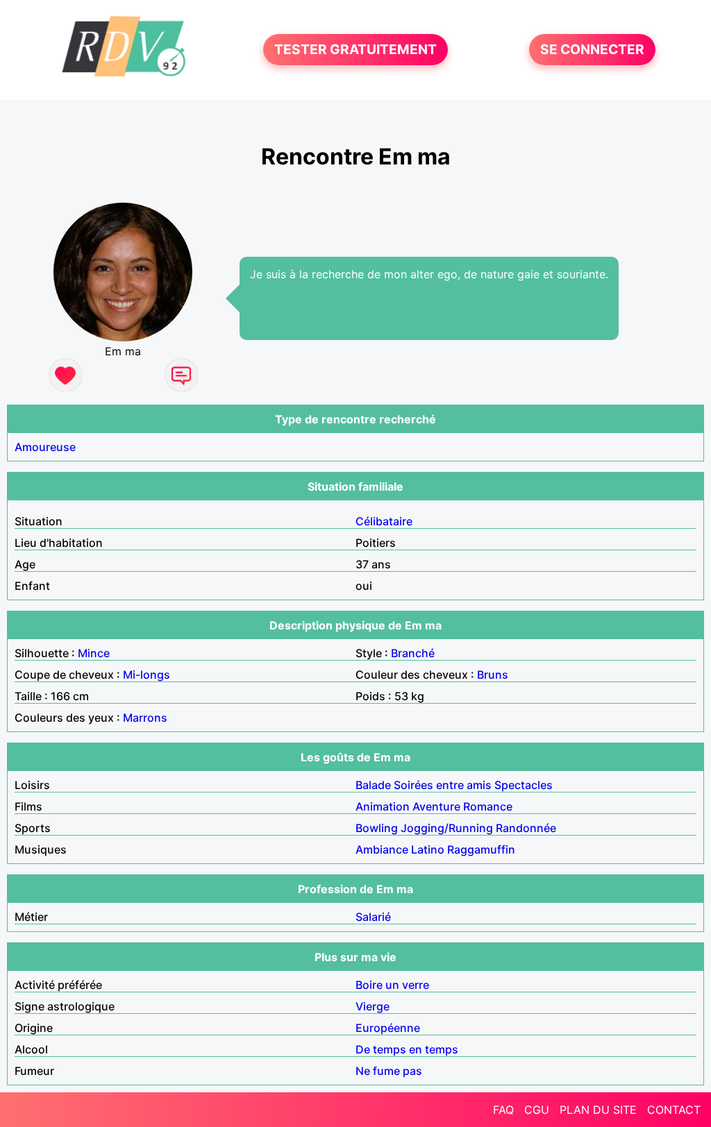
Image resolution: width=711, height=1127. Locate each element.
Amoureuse (45, 447)
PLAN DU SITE (598, 1110)
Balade (373, 785)
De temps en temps (407, 1049)
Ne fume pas (389, 1071)
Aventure (436, 806)
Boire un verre (392, 985)
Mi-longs (146, 674)
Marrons (145, 717)
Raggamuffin (481, 849)
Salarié (373, 917)
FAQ (503, 1110)
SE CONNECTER (592, 50)
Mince (94, 653)
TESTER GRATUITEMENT (355, 50)
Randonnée (526, 828)
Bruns (492, 674)
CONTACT (674, 1110)
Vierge (373, 1006)
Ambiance (382, 849)
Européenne (388, 1028)
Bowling (377, 828)
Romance (487, 806)
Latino (427, 849)
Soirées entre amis (443, 785)
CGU (536, 1110)
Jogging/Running (447, 828)
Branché (413, 653)
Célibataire (384, 521)
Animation (383, 806)
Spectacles (523, 785)
